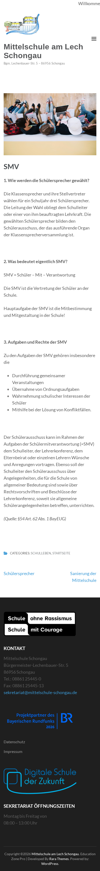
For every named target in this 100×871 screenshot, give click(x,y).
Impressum (13, 751)
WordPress (49, 864)
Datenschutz (14, 741)
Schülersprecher (19, 573)
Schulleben (41, 553)
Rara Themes (59, 859)
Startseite (61, 553)
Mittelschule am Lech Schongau (43, 51)
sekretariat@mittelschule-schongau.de (40, 692)
